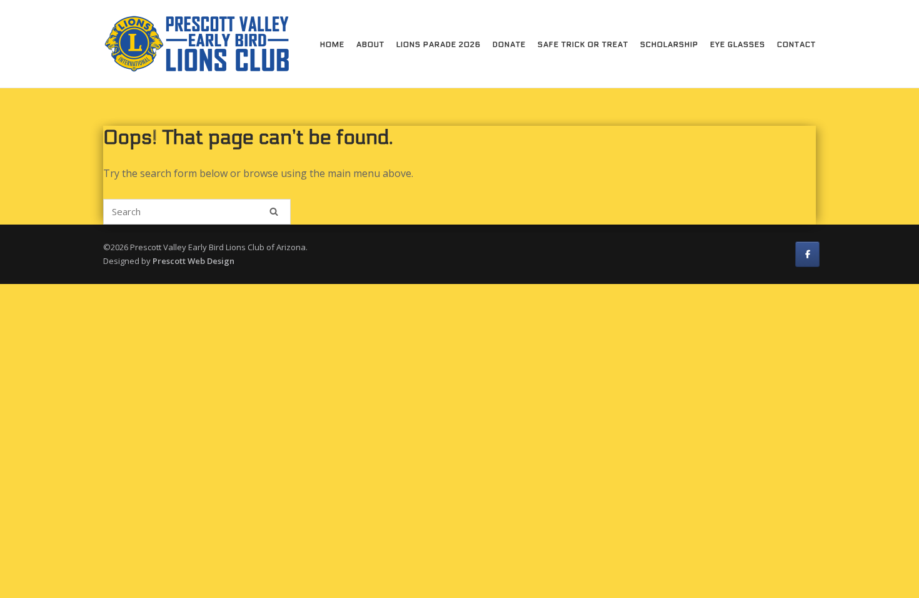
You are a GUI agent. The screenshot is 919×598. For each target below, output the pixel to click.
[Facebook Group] (807, 254)
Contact (796, 44)
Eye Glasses (737, 44)
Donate (509, 44)
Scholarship (669, 44)
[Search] (274, 211)
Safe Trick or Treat (583, 44)
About (370, 44)
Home (332, 44)
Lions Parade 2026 (438, 44)
